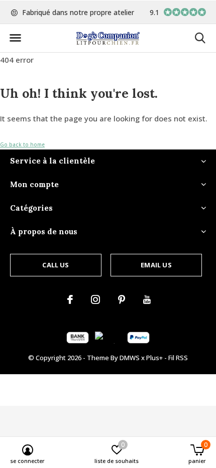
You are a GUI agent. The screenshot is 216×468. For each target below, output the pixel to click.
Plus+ (154, 357)
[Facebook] (70, 299)
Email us (156, 264)
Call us (55, 264)
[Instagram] (95, 299)
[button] (15, 38)
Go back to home (22, 144)
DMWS (130, 357)
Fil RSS (178, 357)
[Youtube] (147, 299)
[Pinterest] (121, 299)
